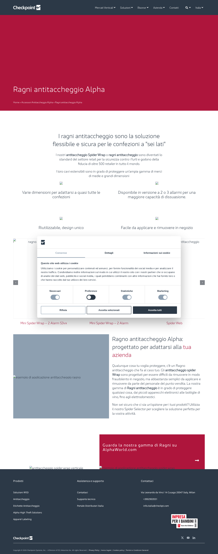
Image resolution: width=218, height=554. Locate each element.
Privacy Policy (94, 550)
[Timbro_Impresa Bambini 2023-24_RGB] (185, 511)
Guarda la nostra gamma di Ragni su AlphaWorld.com (140, 447)
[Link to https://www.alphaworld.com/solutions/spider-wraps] (197, 460)
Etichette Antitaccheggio (26, 505)
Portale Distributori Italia (90, 505)
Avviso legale (106, 550)
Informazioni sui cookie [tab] (157, 252)
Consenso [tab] (61, 252)
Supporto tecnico (86, 499)
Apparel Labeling (22, 519)
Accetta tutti (155, 310)
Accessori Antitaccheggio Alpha (37, 102)
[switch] (91, 297)
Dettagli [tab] (109, 252)
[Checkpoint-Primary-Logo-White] (26, 6)
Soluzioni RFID (21, 492)
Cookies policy (131, 550)
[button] (15, 282)
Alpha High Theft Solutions (27, 512)
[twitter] (182, 537)
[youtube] (188, 537)
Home (16, 102)
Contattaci (82, 492)
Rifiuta (63, 310)
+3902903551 (150, 499)
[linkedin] (194, 537)
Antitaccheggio (21, 499)
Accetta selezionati (109, 310)
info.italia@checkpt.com (156, 505)
